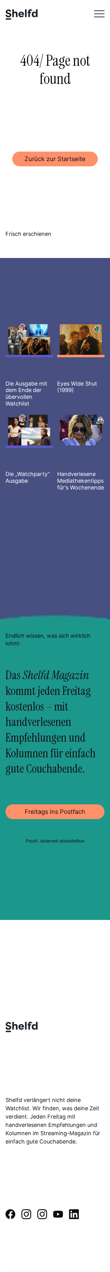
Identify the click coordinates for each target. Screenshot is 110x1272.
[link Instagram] (26, 1217)
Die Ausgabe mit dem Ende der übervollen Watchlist (26, 393)
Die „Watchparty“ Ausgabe (28, 477)
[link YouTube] (58, 1217)
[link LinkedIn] (74, 1217)
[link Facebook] (10, 1217)
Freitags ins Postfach (55, 811)
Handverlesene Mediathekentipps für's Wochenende (80, 480)
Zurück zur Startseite (55, 159)
